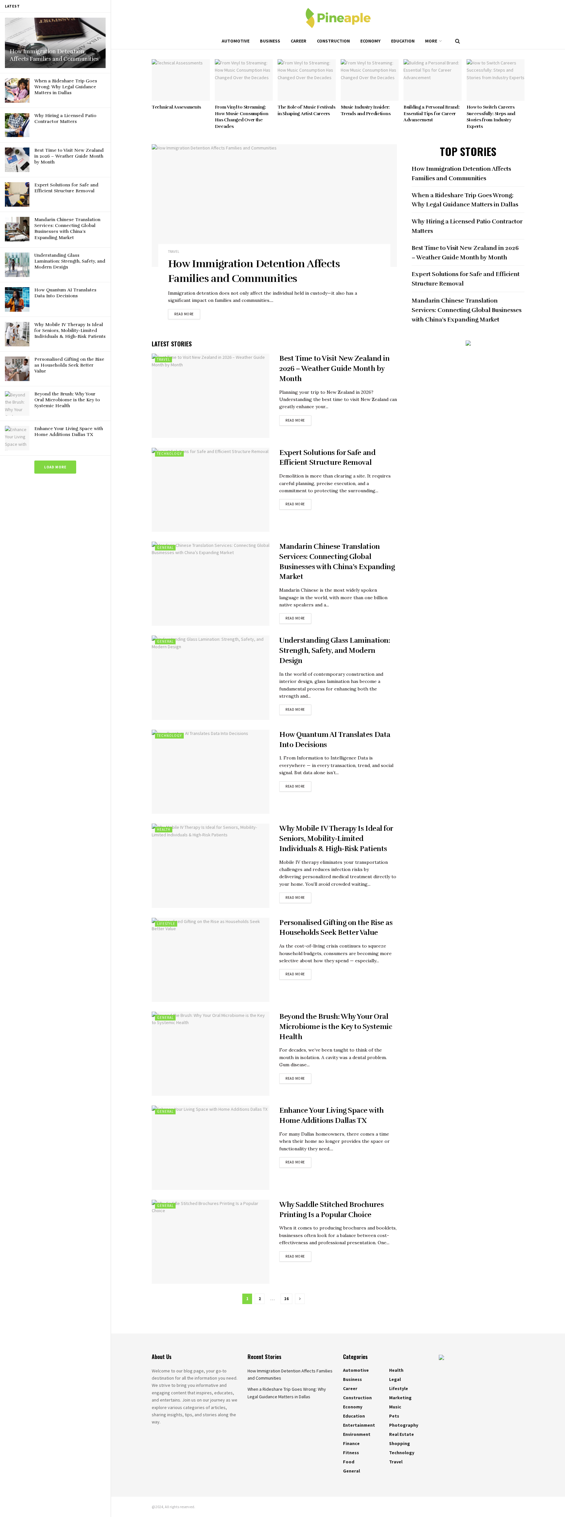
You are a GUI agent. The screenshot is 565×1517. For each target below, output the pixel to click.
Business (270, 41)
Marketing (400, 1398)
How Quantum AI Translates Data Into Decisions (65, 293)
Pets (394, 1416)
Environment (356, 1434)
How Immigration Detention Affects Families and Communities (54, 55)
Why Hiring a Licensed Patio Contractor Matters (65, 118)
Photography (403, 1425)
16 (286, 1298)
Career (298, 41)
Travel (173, 251)
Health (163, 829)
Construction (333, 41)
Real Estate (401, 1434)
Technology (169, 453)
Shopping (399, 1443)
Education (403, 41)
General (165, 547)
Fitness (351, 1453)
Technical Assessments (176, 107)
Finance (351, 1443)
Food (348, 1462)
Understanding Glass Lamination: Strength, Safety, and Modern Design (69, 261)
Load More (55, 467)
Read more (184, 314)
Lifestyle (166, 923)
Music (395, 1407)
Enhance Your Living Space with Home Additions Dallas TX (68, 431)
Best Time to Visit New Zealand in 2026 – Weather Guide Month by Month (69, 156)
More (431, 41)
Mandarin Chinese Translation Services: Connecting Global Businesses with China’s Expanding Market (67, 228)
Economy (370, 41)
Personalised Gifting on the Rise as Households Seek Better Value (69, 365)
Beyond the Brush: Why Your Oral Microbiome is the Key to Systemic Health (67, 400)
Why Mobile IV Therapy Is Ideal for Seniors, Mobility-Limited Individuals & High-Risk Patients (70, 330)
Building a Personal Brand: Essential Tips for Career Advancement (431, 113)
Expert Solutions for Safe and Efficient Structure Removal (66, 188)
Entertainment (359, 1425)
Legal (395, 1379)
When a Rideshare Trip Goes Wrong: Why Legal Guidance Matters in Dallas (65, 87)
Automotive (235, 41)
